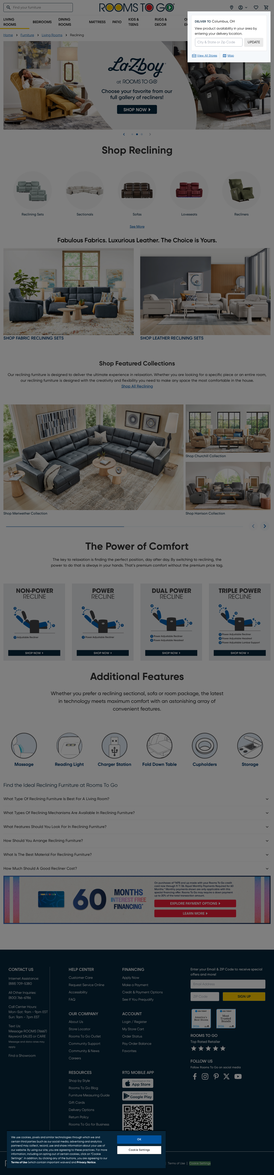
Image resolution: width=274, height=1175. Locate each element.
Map (231, 55)
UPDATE (254, 42)
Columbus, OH (223, 21)
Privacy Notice (86, 1162)
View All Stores (207, 55)
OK (139, 1139)
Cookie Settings (139, 1150)
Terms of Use (19, 1162)
